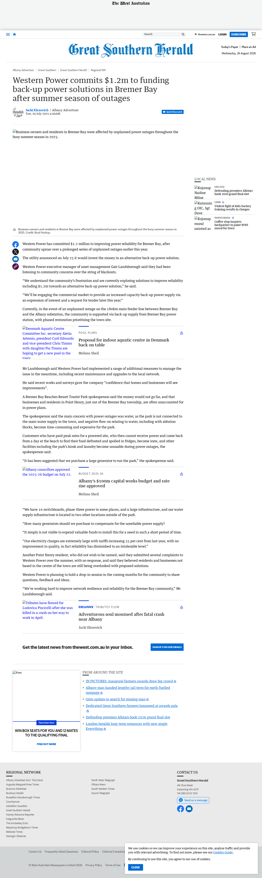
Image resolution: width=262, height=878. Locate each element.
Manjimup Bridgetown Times (22, 827)
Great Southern (47, 70)
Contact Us (35, 851)
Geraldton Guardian (16, 806)
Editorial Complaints (114, 851)
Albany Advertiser (23, 70)
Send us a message (195, 800)
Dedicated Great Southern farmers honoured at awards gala (132, 706)
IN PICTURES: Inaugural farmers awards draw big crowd (129, 681)
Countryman (13, 801)
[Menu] (8, 34)
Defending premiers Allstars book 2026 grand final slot (128, 717)
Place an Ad (249, 46)
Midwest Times (14, 831)
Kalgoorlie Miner (15, 818)
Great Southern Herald (73, 70)
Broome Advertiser (16, 788)
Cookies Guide (223, 852)
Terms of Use (113, 865)
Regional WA (98, 70)
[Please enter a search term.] (183, 34)
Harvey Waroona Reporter (20, 814)
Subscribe (238, 34)
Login (222, 34)
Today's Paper (229, 46)
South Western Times (102, 788)
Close (135, 867)
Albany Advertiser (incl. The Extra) (24, 780)
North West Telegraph (103, 780)
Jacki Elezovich (174, 111)
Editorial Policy (90, 851)
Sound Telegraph (100, 793)
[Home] (14, 34)
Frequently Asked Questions (61, 851)
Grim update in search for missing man (116, 699)
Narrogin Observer (16, 836)
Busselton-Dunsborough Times (23, 797)
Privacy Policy (94, 865)
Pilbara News (98, 784)
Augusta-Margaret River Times (22, 784)
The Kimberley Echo (17, 823)
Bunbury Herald (14, 793)
